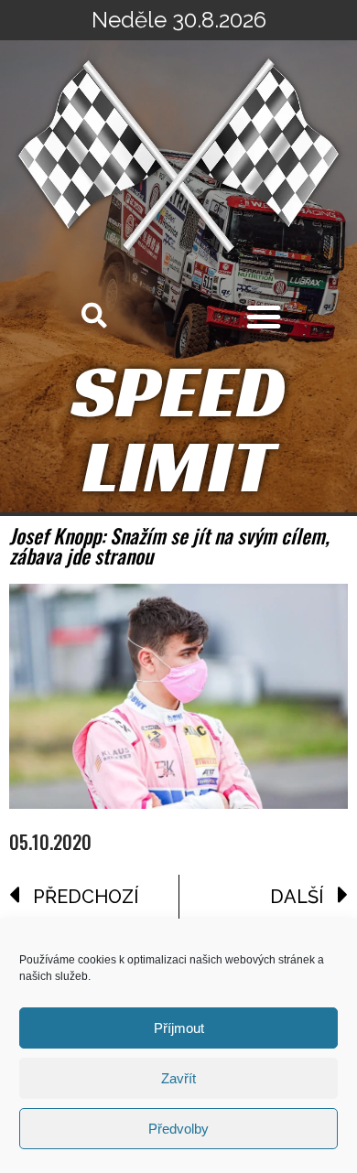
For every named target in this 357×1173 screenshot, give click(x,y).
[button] (263, 316)
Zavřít (178, 1078)
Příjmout (179, 1028)
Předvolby (178, 1128)
